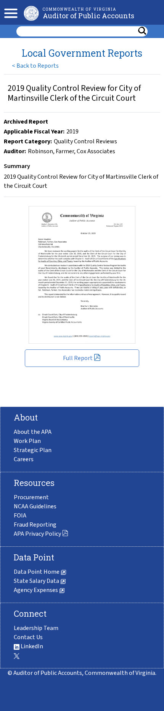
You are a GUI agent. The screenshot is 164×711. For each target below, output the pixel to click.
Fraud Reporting (35, 525)
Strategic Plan (32, 450)
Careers (24, 459)
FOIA (20, 515)
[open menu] (9, 12)
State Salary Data (37, 581)
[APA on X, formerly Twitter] (16, 655)
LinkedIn (31, 646)
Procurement (31, 497)
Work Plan (27, 441)
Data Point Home (37, 572)
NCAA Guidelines (35, 506)
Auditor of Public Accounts (88, 15)
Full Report (78, 358)
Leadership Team (36, 628)
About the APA (32, 432)
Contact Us (28, 637)
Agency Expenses (36, 590)
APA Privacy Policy (38, 534)
